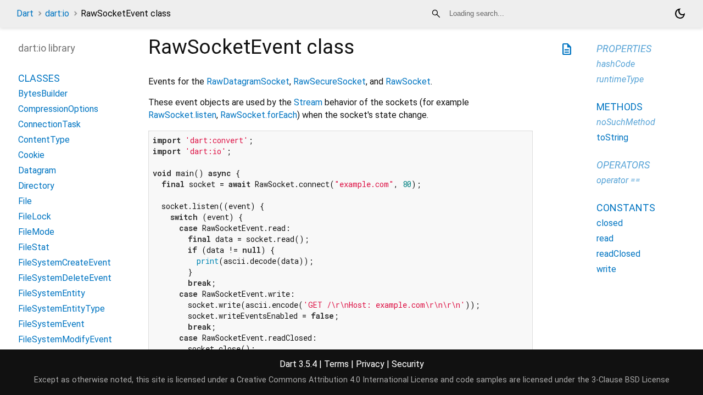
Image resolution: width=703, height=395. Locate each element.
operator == (618, 180)
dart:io (57, 13)
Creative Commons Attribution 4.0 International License (337, 380)
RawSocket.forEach (258, 115)
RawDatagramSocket (248, 81)
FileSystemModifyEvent (65, 339)
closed (609, 223)
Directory (36, 185)
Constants (625, 207)
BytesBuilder (43, 93)
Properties (623, 48)
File (25, 201)
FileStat (33, 247)
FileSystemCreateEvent (64, 262)
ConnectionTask (49, 124)
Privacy (370, 364)
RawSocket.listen (182, 115)
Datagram (37, 170)
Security (408, 364)
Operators (623, 165)
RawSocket (408, 81)
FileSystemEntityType (61, 308)
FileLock (34, 216)
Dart (25, 13)
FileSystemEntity (51, 293)
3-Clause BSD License (630, 380)
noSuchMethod (625, 122)
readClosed (618, 254)
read (604, 238)
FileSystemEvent (51, 324)
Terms (336, 364)
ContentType (44, 139)
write (606, 269)
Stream (308, 102)
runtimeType (620, 79)
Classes (39, 78)
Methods (619, 106)
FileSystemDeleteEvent (64, 278)
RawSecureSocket (329, 81)
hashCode (615, 64)
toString (612, 137)
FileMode (36, 232)
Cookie (31, 155)
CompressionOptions (58, 109)
